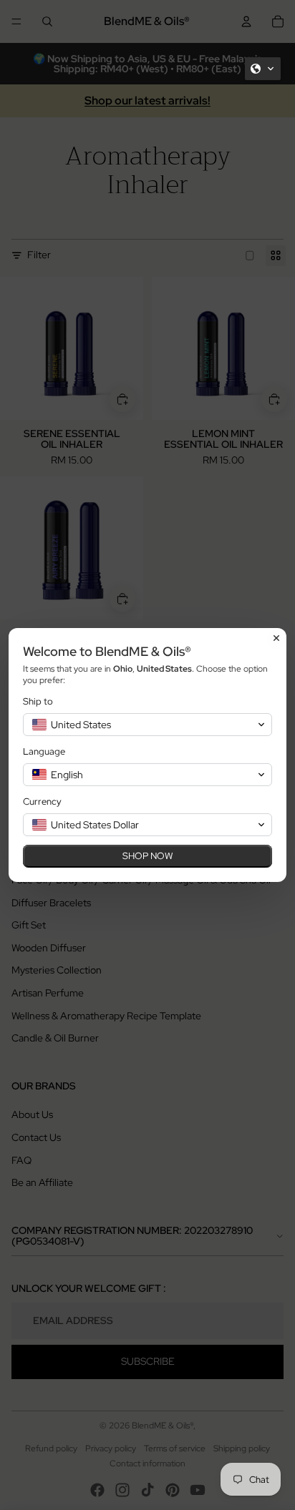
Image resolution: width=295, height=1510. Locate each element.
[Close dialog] (276, 638)
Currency (42, 801)
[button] (263, 68)
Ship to (38, 701)
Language (44, 751)
